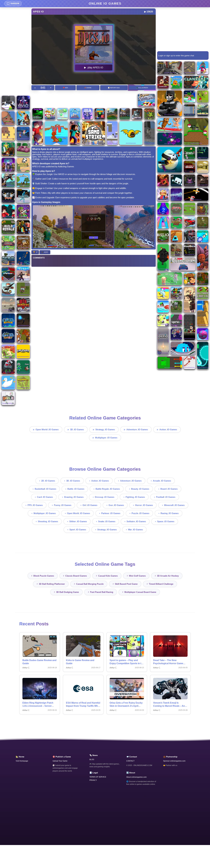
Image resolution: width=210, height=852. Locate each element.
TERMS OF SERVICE (97, 777)
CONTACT (130, 761)
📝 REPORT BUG (114, 87)
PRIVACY (93, 780)
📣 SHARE (87, 87)
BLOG (91, 760)
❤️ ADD (65, 87)
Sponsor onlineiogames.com (174, 761)
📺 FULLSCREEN (142, 87)
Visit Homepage (22, 761)
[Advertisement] (15, 51)
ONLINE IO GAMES (105, 3)
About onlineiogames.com (136, 777)
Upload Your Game (60, 761)
